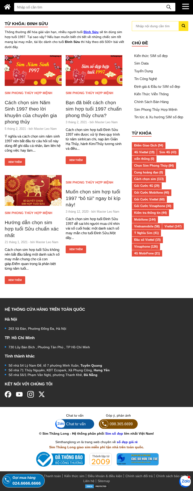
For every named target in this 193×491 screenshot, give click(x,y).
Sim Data (141, 63)
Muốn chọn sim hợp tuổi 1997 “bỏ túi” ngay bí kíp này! (93, 198)
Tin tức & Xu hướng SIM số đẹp (158, 117)
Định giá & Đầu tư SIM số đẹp (157, 86)
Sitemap (104, 481)
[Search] (168, 7)
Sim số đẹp (114, 433)
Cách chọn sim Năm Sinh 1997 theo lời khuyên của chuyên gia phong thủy (31, 112)
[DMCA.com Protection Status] (96, 486)
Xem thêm (15, 162)
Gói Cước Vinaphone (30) (152, 206)
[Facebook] (8, 394)
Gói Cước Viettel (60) (149, 199)
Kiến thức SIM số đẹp (151, 56)
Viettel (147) (173, 226)
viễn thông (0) (144, 159)
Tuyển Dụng (143, 71)
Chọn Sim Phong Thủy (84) (154, 165)
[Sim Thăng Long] (7, 7)
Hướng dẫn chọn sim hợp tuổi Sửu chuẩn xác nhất (32, 229)
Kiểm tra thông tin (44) (150, 213)
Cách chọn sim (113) (149, 179)
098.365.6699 (121, 424)
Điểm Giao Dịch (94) (148, 145)
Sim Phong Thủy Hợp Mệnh (28, 93)
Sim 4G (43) (167, 152)
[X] (42, 394)
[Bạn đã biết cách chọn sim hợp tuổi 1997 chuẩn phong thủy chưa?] (94, 70)
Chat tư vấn (76, 424)
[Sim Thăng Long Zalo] (185, 481)
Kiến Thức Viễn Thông (151, 94)
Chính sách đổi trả (139, 476)
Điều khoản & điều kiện (105, 476)
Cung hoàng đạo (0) (148, 172)
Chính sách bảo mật (171, 476)
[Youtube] (19, 394)
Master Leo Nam (45, 128)
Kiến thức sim (74, 476)
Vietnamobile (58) (147, 226)
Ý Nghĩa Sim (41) (146, 233)
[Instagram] (30, 394)
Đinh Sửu (91, 32)
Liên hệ (88, 481)
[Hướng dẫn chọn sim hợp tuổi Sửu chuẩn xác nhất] (33, 190)
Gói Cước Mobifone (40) (151, 192)
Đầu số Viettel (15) (147, 240)
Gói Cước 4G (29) (146, 186)
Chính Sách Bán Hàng (151, 102)
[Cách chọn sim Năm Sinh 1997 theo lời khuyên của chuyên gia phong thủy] (33, 70)
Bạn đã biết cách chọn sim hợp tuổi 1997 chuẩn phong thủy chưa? (94, 109)
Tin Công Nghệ (145, 79)
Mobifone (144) (145, 219)
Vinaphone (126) (146, 246)
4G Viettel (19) (144, 152)
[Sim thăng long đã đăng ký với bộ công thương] (59, 459)
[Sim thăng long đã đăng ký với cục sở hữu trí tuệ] (138, 459)
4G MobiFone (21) (147, 253)
